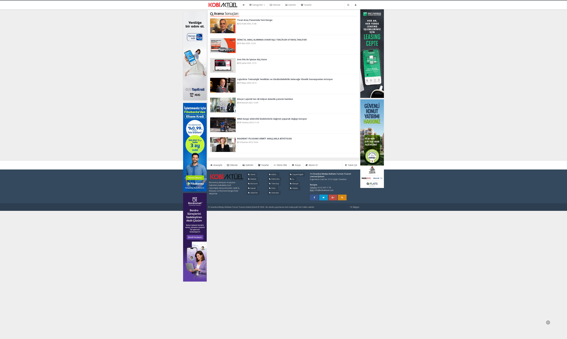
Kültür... (274, 174)
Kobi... (274, 188)
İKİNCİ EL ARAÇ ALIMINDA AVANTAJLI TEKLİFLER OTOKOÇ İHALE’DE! (272, 39)
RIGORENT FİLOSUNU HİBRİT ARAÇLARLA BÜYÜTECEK (264, 138)
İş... (293, 179)
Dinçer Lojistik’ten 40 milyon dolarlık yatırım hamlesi (265, 99)
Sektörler (254, 192)
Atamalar (275, 192)
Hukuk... (295, 188)
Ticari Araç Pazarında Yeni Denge (254, 20)
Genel (252, 174)
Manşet (295, 183)
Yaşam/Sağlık (297, 174)
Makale (253, 179)
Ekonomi (254, 183)
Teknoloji (275, 183)
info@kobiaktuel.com (324, 190)
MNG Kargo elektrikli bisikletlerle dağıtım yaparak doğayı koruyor (272, 118)
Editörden (275, 179)
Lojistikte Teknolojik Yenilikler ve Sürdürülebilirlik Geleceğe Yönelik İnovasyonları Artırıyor (285, 79)
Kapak (253, 188)
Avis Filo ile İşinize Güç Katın (252, 59)
